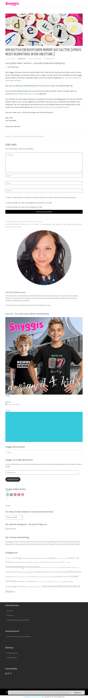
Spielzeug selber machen (35, 137)
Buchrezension (35, 562)
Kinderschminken (11, 658)
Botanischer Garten (24, 562)
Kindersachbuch (43, 577)
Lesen (18, 581)
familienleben (32, 567)
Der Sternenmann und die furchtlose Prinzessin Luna (23, 222)
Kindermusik (33, 577)
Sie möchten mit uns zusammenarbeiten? (18, 637)
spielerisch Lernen (20, 137)
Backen (25, 558)
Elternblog (67, 562)
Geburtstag (58, 567)
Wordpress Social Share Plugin (34, 697)
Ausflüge (17, 558)
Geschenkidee (66, 567)
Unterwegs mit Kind (15, 586)
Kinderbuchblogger (26, 572)
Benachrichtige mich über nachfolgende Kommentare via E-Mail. (29, 203)
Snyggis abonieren (12, 479)
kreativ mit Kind (63, 576)
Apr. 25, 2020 (11, 59)
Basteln (30, 59)
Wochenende (50, 586)
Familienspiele (45, 567)
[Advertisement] (44, 427)
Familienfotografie (12, 653)
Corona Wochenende (54, 562)
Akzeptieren (77, 693)
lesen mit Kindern (28, 581)
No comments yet (49, 59)
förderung (52, 567)
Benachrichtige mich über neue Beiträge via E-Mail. (24, 207)
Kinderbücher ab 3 (11, 577)
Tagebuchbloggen (68, 582)
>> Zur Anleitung (11, 67)
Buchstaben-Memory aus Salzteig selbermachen (52, 107)
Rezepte (48, 582)
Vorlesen (39, 587)
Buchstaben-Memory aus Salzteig (27, 94)
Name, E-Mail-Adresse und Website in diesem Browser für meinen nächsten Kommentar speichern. (41, 197)
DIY (12, 137)
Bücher (44, 562)
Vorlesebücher (31, 587)
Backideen (45, 558)
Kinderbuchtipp (59, 572)
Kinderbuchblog (12, 572)
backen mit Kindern (35, 558)
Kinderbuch (75, 567)
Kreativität (52, 577)
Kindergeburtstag (23, 577)
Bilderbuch (13, 562)
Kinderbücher (74, 571)
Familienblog (14, 567)
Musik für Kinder (40, 581)
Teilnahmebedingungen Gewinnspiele (17, 620)
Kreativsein (37, 59)
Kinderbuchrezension (43, 572)
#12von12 (8, 558)
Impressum (9, 611)
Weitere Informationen (63, 692)
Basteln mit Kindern (63, 558)
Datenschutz (10, 615)
